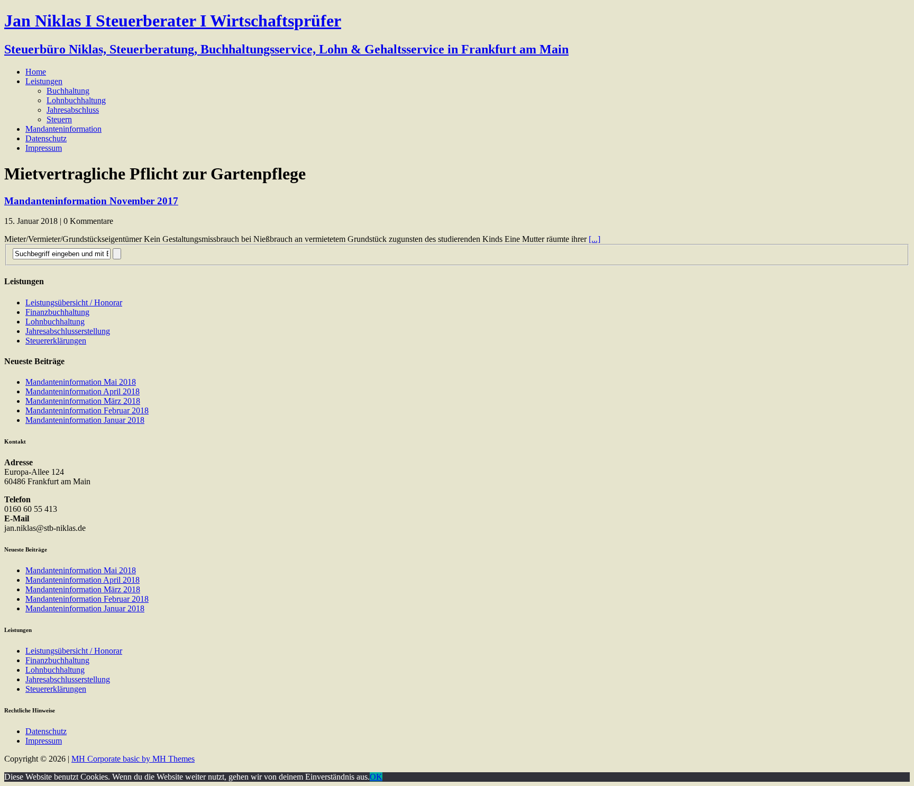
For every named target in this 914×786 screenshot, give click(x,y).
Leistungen (43, 81)
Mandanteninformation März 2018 (82, 400)
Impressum (43, 147)
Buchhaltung (68, 90)
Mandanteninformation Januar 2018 (84, 419)
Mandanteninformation (63, 128)
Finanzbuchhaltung (57, 312)
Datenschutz (46, 138)
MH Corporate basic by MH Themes (133, 758)
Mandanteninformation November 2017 (91, 200)
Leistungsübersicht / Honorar (73, 302)
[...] (594, 238)
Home (35, 71)
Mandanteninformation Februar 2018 (87, 410)
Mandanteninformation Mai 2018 (80, 381)
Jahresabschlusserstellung (67, 331)
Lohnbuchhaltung (76, 100)
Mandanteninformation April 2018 (82, 391)
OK (376, 776)
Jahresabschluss (73, 109)
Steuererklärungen (55, 340)
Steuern (59, 119)
